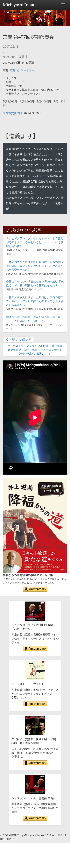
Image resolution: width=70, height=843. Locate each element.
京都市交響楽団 (12, 113)
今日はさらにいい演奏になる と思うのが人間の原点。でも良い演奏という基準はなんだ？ (35, 283)
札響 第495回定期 (20, 339)
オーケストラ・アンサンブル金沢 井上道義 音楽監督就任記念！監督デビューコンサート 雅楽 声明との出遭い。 (36, 349)
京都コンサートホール (23, 70)
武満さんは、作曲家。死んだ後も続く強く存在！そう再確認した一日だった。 (33, 319)
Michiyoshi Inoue (19, 5)
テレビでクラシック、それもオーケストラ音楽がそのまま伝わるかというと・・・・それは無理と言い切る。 (34, 242)
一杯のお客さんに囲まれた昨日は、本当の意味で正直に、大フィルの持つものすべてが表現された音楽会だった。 (34, 265)
